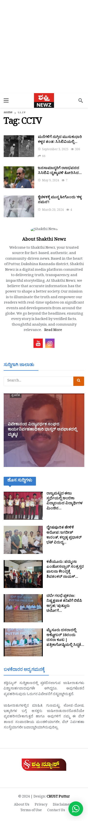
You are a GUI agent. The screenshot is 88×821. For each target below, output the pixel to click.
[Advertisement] (44, 46)
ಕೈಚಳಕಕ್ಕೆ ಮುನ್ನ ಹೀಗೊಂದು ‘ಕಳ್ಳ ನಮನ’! (60, 200)
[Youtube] (38, 343)
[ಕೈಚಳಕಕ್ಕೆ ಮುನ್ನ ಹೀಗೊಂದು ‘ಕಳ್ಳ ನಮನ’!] (19, 206)
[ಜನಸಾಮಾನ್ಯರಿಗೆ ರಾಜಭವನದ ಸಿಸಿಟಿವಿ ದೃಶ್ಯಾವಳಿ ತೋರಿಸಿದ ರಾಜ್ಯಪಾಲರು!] (19, 177)
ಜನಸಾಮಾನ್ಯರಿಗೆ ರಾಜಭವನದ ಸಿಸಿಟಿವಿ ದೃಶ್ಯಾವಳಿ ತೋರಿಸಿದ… (60, 171)
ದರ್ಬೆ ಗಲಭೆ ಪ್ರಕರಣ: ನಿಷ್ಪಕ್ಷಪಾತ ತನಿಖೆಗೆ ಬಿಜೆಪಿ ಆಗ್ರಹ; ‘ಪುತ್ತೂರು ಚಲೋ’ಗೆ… (64, 603)
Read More (53, 330)
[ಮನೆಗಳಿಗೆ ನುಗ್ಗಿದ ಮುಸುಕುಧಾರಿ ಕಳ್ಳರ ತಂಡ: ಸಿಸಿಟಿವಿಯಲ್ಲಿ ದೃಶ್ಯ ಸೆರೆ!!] (19, 146)
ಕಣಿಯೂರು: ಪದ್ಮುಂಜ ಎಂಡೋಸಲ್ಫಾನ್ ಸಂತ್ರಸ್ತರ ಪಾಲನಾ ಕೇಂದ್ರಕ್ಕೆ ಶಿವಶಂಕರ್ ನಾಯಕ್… (65, 569)
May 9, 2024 (50, 181)
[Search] (80, 100)
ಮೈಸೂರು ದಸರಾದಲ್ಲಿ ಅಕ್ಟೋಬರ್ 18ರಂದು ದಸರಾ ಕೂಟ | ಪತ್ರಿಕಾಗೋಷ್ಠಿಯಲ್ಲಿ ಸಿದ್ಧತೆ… (65, 638)
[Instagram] (50, 343)
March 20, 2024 (53, 210)
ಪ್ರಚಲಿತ (15, 395)
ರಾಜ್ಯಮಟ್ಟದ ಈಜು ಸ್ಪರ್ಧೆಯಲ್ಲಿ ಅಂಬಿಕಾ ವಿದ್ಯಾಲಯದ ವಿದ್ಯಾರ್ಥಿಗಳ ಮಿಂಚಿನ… (64, 501)
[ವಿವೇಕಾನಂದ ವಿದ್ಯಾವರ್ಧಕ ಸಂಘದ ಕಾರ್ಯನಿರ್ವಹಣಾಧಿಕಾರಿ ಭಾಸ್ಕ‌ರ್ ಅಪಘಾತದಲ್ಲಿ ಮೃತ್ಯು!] (44, 430)
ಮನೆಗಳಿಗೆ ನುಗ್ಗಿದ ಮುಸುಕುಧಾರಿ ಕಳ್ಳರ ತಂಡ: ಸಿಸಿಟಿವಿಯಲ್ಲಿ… (60, 140)
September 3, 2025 (55, 149)
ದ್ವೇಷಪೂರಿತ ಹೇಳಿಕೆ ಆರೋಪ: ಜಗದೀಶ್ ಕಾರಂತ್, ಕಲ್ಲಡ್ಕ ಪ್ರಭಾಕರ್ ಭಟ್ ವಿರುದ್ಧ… (64, 535)
